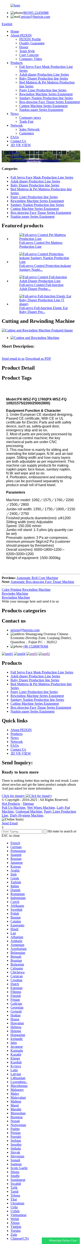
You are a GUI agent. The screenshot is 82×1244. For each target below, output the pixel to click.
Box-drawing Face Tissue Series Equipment (49, 102)
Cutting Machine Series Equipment (43, 106)
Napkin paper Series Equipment (41, 110)
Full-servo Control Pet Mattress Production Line (40, 244)
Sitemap (28, 803)
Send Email (10, 823)
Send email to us (13, 358)
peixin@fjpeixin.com (35, 16)
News (14, 114)
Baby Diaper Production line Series (43, 78)
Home (14, 31)
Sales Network (29, 129)
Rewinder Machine (15, 593)
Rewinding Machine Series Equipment (46, 94)
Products (16, 63)
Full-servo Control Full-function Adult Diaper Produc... (41, 287)
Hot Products (11, 803)
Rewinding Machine (16, 597)
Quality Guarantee (32, 43)
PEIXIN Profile (30, 39)
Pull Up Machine (13, 807)
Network (16, 125)
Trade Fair (26, 121)
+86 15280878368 (35, 646)
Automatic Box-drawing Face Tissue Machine (42, 582)
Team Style (27, 51)
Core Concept (28, 55)
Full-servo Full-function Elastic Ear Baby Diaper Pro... (43, 310)
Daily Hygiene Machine (26, 815)
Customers (26, 133)
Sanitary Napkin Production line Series (46, 98)
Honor (23, 47)
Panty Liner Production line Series (42, 90)
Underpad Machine (29, 811)
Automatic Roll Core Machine (37, 578)
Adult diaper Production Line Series (44, 74)
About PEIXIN (21, 35)
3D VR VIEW (20, 145)
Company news (30, 117)
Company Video (30, 59)
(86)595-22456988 (36, 13)
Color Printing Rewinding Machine (26, 589)
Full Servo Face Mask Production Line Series (41, 177)
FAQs (14, 137)
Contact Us (18, 141)
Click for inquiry (14, 796)
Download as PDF (38, 358)
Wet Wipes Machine (41, 807)
